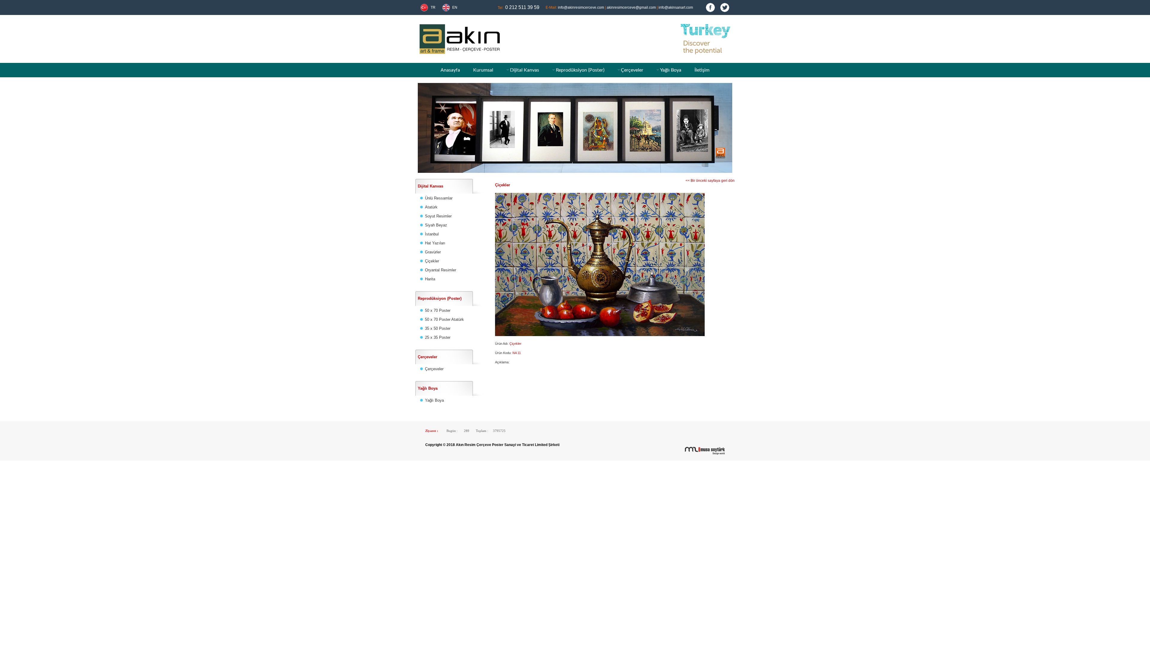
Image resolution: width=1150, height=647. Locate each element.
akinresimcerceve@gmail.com (631, 7)
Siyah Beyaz (436, 225)
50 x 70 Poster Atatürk (444, 319)
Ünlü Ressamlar (439, 198)
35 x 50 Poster (437, 328)
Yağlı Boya (670, 70)
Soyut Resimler (438, 216)
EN (454, 7)
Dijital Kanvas (524, 70)
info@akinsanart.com (676, 7)
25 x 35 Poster (437, 337)
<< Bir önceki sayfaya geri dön (710, 181)
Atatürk (431, 207)
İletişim (701, 70)
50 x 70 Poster (437, 310)
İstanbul (432, 234)
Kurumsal (483, 70)
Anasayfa (450, 70)
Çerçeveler (632, 70)
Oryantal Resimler (440, 270)
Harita (430, 279)
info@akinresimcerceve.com (581, 7)
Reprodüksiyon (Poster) (580, 70)
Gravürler (433, 252)
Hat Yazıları (435, 243)
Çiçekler (432, 261)
